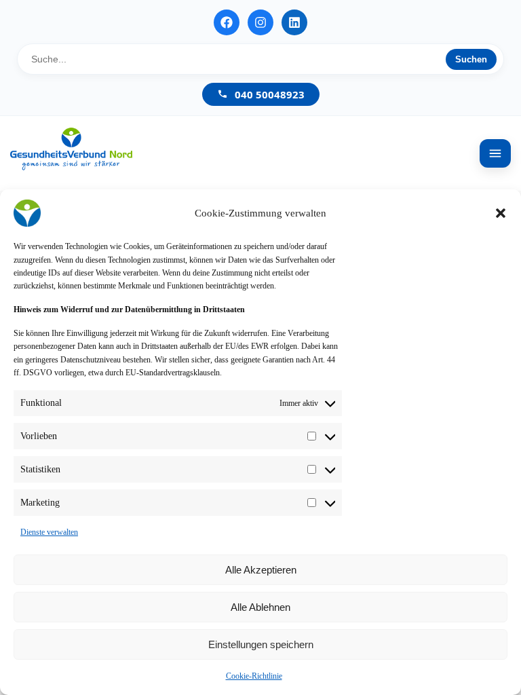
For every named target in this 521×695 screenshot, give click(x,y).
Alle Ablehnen (260, 607)
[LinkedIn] (294, 22)
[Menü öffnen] (495, 153)
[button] (500, 213)
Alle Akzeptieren (260, 570)
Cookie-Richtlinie (254, 676)
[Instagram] (260, 22)
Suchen (471, 59)
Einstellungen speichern (260, 644)
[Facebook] (226, 22)
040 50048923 (270, 94)
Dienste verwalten (49, 532)
